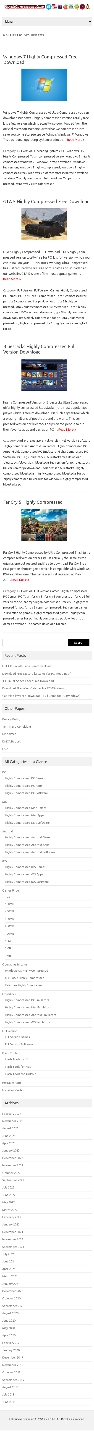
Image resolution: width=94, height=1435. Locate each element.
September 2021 (13, 1246)
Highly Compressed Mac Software (27, 822)
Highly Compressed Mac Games (26, 807)
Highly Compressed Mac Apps (24, 815)
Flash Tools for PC (17, 1059)
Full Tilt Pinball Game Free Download (26, 666)
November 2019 (12, 1365)
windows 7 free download (54, 161)
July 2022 (8, 1187)
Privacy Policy (11, 719)
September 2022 (13, 1180)
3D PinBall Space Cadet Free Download (28, 680)
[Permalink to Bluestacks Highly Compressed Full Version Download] (47, 392)
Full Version (25, 150)
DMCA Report (11, 741)
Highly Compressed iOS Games (25, 866)
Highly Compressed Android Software (30, 852)
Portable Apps (11, 1082)
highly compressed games (51, 612)
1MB (8, 955)
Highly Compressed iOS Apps (24, 874)
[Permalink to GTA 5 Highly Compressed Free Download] (47, 242)
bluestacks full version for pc (54, 462)
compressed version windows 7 (59, 156)
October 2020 (11, 1298)
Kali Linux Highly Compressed (24, 985)
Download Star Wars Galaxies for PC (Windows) (33, 688)
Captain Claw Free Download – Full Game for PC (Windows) (41, 695)
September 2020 (13, 1305)
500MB (9, 903)
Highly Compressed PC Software (26, 793)
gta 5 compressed (43, 295)
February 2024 (11, 1113)
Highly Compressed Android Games (28, 837)
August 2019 (10, 1387)
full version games (75, 607)
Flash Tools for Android (20, 1074)
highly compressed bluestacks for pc (61, 473)
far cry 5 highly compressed (42, 601)
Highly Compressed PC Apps (23, 785)
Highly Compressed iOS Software (27, 881)
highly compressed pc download (55, 618)
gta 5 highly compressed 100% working (42, 306)
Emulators (36, 440)
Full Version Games (46, 290)
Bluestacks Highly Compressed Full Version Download (39, 349)
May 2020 (8, 1328)
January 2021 (11, 1283)
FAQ (5, 748)
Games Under (11, 890)
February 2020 (11, 1342)
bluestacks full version (18, 462)
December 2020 (12, 1291)
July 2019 (8, 1394)
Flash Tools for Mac (18, 1066)
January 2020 (11, 1350)
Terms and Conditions (16, 726)
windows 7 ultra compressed (35, 183)
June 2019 (9, 1402)
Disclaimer (9, 733)
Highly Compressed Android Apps (27, 844)
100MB (9, 933)
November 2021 (12, 1239)
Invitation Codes (13, 1090)
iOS (4, 861)
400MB (9, 911)
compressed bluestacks (58, 468)
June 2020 (9, 1320)
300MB (9, 918)
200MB (9, 926)
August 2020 (10, 1313)
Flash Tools (9, 1053)
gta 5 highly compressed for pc (39, 317)
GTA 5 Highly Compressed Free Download (46, 201)
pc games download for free (47, 623)
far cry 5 (36, 596)
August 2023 (10, 1128)
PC (63, 150)
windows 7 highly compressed (40, 167)
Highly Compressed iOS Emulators (27, 1022)
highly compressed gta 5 (36, 323)
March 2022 (10, 1209)
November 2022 (12, 1165)
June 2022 (9, 1194)
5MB (8, 948)
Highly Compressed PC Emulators (34, 451)
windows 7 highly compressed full (26, 178)
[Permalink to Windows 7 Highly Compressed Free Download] (47, 103)
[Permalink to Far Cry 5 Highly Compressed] (47, 542)
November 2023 (12, 1121)
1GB (7, 896)
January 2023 (11, 1150)
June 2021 (9, 1261)
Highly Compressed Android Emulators (29, 446)
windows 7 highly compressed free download (58, 172)
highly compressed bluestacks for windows (32, 478)
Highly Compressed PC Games (25, 778)
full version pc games (18, 612)
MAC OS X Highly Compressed (24, 977)
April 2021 (9, 1268)
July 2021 (8, 1254)
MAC (5, 801)
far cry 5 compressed (58, 596)
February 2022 (11, 1217)
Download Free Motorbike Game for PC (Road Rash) (36, 673)
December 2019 (12, 1357)
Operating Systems (47, 150)
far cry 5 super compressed (43, 607)
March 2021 (10, 1276)
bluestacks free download (64, 457)
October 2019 (11, 1372)
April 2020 (9, 1335)
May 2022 (8, 1202)
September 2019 (13, 1379)
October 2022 (11, 1172)
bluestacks (38, 457)
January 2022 (11, 1224)
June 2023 (9, 1135)
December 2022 (12, 1158)
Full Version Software (76, 440)
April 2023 (9, 1143)
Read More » (76, 140)
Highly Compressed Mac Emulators (28, 1007)
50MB (9, 940)
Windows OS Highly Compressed (26, 970)
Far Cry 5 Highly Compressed (33, 502)
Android (22, 440)
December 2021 (12, 1231)
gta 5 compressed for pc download (32, 301)
